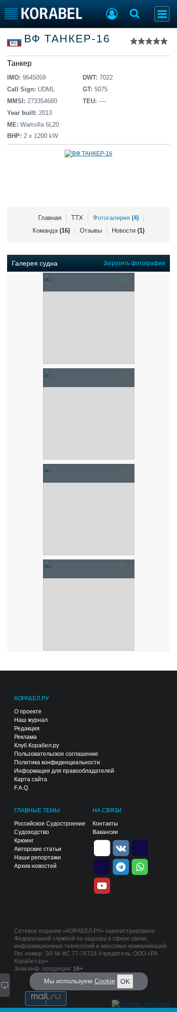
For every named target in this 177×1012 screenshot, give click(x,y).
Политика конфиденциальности (57, 762)
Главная (49, 217)
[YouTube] (102, 885)
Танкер (19, 63)
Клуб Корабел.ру (36, 745)
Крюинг (24, 840)
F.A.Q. (21, 788)
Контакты (105, 823)
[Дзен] (102, 847)
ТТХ (77, 217)
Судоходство (31, 832)
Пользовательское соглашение (56, 754)
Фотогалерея (116, 217)
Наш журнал (31, 720)
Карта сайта (30, 779)
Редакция (27, 728)
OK (125, 981)
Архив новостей (35, 866)
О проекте (28, 711)
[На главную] (44, 13)
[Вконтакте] (120, 847)
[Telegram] (120, 866)
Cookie (104, 981)
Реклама (25, 737)
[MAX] (102, 866)
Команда (51, 230)
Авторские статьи (37, 849)
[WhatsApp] (139, 866)
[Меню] (161, 14)
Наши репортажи (37, 857)
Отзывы (91, 230)
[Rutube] (139, 847)
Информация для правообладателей (64, 771)
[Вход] (112, 15)
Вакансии (105, 832)
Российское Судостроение (49, 823)
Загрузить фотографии (134, 263)
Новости (128, 230)
